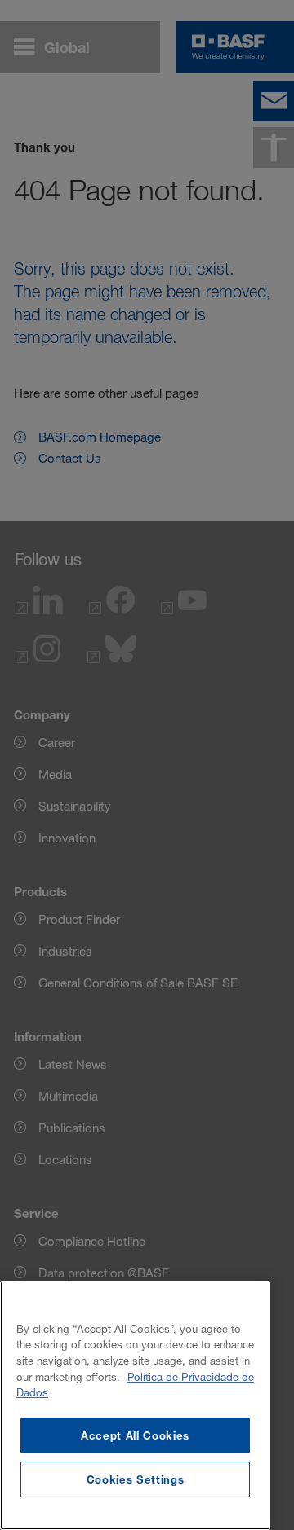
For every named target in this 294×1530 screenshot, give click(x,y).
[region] (135, 1405)
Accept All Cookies (135, 1435)
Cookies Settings (136, 1479)
